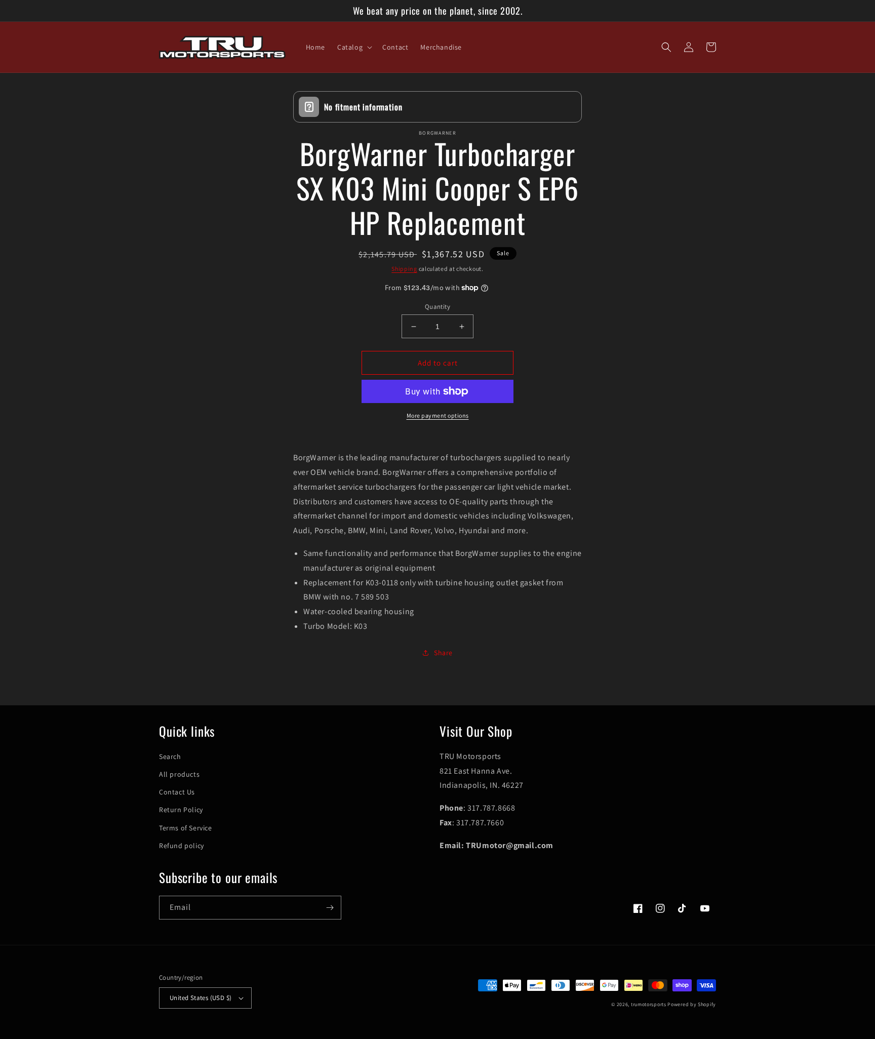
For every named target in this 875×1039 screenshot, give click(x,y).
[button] (353, 47)
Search (170, 756)
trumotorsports (648, 1004)
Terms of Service (185, 827)
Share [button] (443, 652)
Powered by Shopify (691, 1004)
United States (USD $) (200, 997)
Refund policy (181, 845)
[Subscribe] (330, 908)
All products (179, 774)
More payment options (438, 415)
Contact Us (177, 791)
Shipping (404, 268)
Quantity (437, 306)
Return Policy (181, 809)
